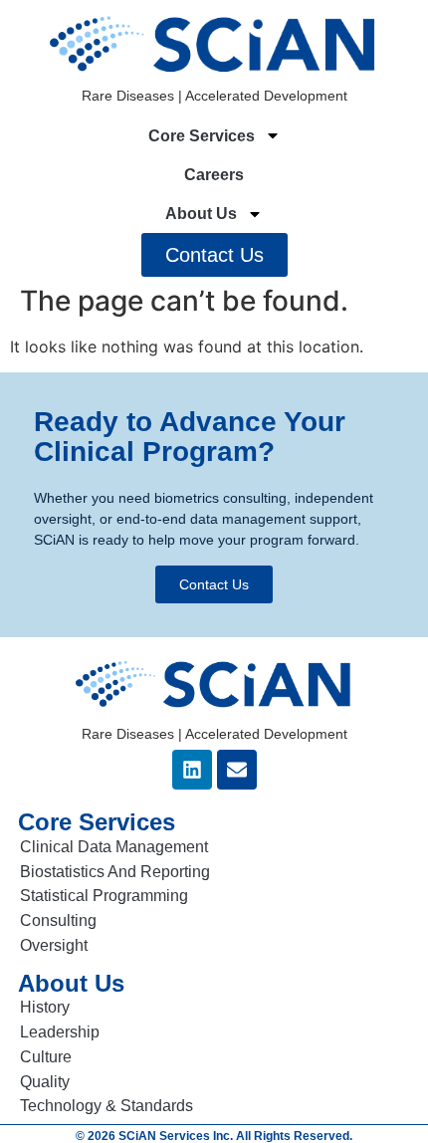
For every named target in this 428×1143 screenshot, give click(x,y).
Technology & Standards (106, 1105)
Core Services (201, 135)
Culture (46, 1056)
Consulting (58, 920)
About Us (201, 213)
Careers (214, 174)
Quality (45, 1081)
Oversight (54, 945)
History (45, 1007)
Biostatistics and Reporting (115, 871)
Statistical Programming (104, 895)
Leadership (60, 1032)
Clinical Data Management (114, 846)
